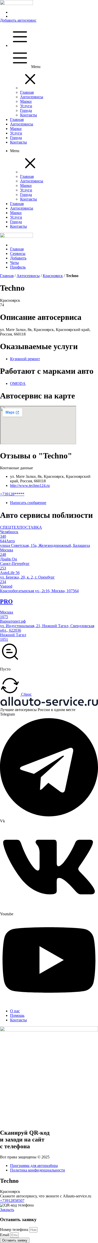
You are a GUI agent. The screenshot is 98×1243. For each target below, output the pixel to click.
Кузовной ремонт (25, 359)
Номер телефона (14, 1229)
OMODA (18, 383)
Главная (7, 276)
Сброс (26, 694)
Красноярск (53, 276)
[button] (30, 88)
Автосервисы (28, 276)
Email (5, 1235)
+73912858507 (12, 1200)
